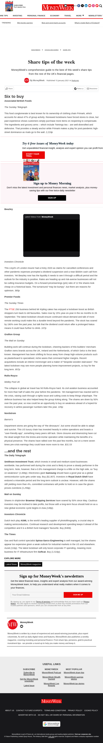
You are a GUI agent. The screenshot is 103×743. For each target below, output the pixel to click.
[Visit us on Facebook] (78, 5)
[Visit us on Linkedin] (86, 5)
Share (11, 89)
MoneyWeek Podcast (51, 675)
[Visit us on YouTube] (89, 5)
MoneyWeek (38, 80)
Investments (35, 50)
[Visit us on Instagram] (93, 5)
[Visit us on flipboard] (96, 5)
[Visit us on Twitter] (82, 5)
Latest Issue (29, 688)
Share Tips (67, 50)
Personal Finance (36, 16)
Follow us (80, 89)
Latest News (11, 564)
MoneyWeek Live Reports (51, 687)
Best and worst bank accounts (54, 23)
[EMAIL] (22, 626)
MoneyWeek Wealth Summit (51, 681)
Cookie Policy (91, 713)
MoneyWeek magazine (30, 564)
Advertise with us (27, 717)
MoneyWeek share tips (74, 675)
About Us (9, 713)
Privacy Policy (75, 713)
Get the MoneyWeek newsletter (29, 683)
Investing (17, 16)
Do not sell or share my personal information (61, 717)
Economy (54, 16)
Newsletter (93, 89)
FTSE (12, 309)
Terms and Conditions (55, 713)
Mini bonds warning (25, 23)
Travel (67, 16)
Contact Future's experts (29, 713)
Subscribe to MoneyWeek (29, 676)
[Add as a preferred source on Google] (51, 726)
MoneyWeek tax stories (74, 686)
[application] (51, 235)
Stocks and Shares (52, 50)
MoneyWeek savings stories (74, 681)
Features (75, 80)
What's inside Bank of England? (87, 23)
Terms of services (43, 602)
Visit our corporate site (83, 737)
